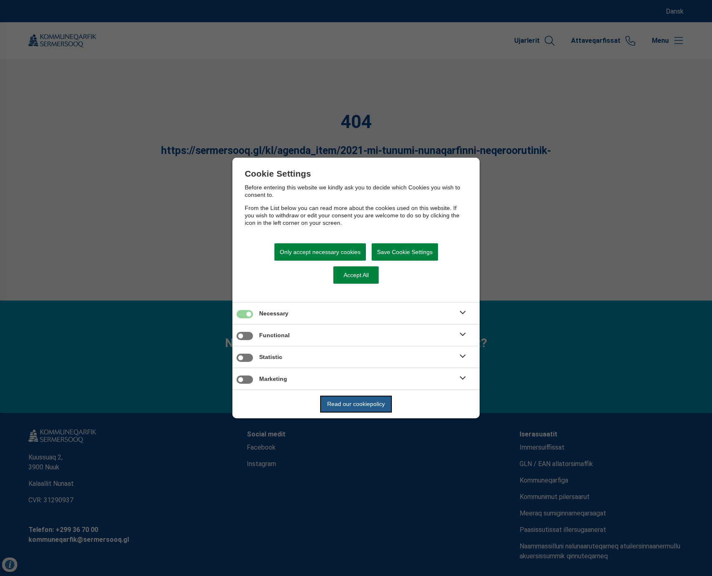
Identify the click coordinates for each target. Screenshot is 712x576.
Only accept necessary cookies (320, 252)
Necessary (273, 313)
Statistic (270, 357)
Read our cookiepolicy (356, 404)
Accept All (356, 275)
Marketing (273, 378)
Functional (274, 335)
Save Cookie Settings (405, 252)
